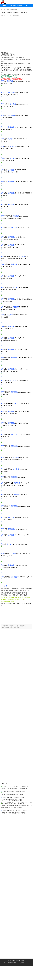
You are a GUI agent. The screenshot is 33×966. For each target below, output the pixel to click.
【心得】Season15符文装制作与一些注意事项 (14, 788)
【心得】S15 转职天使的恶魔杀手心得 (11, 800)
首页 (8, 9)
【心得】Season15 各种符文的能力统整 (12, 794)
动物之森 (3, 5)
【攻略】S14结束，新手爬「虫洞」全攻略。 (13, 813)
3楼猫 (13, 960)
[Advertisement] (16, 34)
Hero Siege (14, 9)
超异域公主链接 (13, 5)
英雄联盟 (20, 5)
